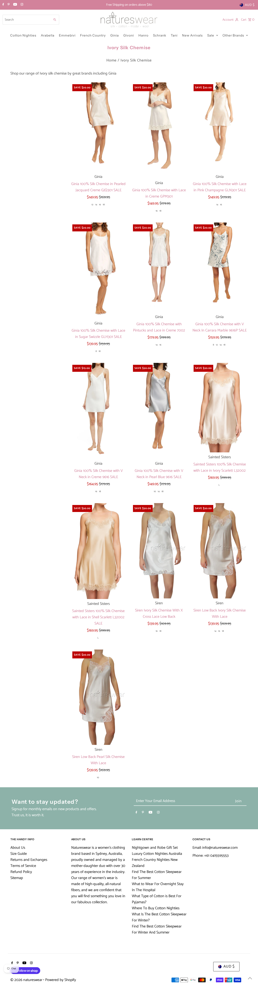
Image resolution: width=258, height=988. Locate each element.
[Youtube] (14, 5)
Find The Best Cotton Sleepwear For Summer (157, 875)
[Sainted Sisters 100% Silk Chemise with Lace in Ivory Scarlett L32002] (220, 407)
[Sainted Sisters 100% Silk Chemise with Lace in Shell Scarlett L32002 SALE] (98, 551)
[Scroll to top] (250, 978)
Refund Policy (21, 872)
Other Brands (233, 35)
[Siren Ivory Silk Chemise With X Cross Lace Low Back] (159, 550)
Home (111, 60)
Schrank (159, 35)
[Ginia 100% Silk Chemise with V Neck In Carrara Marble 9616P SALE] (220, 267)
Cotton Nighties (23, 35)
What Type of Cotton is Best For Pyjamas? (156, 899)
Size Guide (18, 854)
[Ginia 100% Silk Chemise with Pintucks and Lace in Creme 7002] (159, 267)
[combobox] (26, 19)
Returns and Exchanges (28, 860)
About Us (17, 848)
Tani (174, 35)
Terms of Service (23, 866)
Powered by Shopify (60, 980)
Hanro (143, 35)
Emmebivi (67, 35)
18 (104, 204)
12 (92, 204)
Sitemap (16, 878)
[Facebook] (3, 5)
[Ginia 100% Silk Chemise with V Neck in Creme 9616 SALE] (98, 411)
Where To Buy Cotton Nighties (155, 908)
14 (96, 204)
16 (100, 204)
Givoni (128, 35)
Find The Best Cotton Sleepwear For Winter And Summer (157, 929)
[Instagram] (21, 5)
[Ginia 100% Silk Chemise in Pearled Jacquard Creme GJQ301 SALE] (98, 127)
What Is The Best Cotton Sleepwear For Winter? (159, 917)
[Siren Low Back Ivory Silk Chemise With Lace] (220, 550)
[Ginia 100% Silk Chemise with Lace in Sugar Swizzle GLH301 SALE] (98, 270)
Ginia (114, 35)
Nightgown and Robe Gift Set (155, 848)
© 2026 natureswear (26, 980)
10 (155, 491)
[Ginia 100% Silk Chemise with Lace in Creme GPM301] (159, 130)
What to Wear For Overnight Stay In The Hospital (158, 887)
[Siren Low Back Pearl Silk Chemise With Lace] (98, 697)
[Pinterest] (8, 5)
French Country (93, 35)
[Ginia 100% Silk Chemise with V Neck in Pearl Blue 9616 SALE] (159, 411)
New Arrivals (192, 35)
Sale (210, 35)
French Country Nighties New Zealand (155, 863)
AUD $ (250, 5)
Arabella (47, 35)
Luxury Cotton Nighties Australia (157, 854)
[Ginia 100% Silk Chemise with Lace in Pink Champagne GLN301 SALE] (220, 127)
